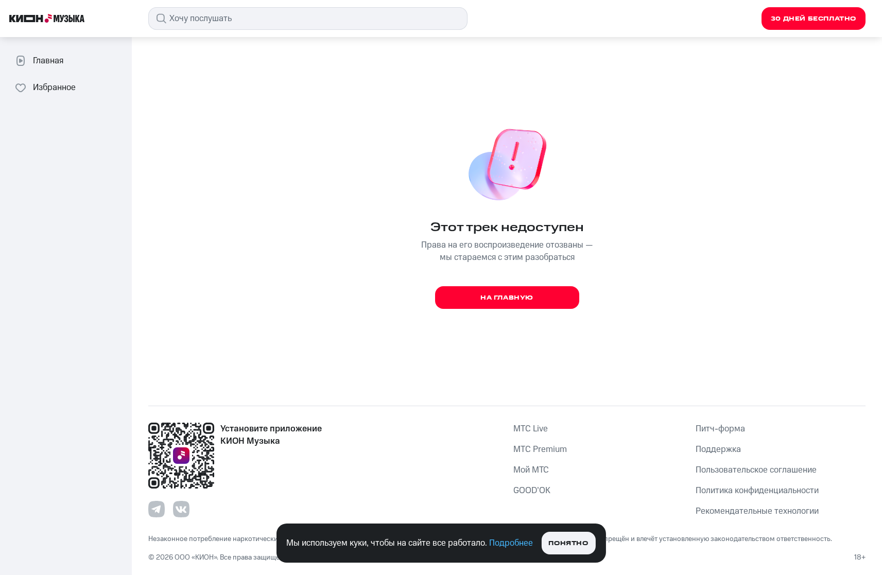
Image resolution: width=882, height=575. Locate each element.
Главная (48, 61)
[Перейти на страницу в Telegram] (156, 509)
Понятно (568, 543)
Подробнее (511, 543)
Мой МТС (531, 470)
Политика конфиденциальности (757, 490)
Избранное (54, 87)
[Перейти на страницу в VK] (181, 509)
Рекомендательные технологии (757, 511)
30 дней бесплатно (813, 18)
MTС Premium (540, 449)
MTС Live (530, 429)
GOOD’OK (531, 490)
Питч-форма (720, 429)
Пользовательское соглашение (756, 470)
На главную (506, 297)
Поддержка (718, 449)
